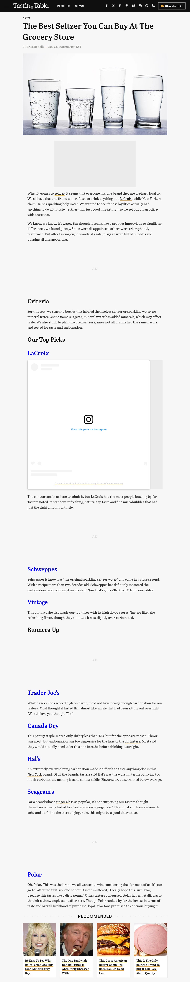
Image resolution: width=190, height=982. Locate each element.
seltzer (60, 193)
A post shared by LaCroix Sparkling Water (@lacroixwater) (89, 483)
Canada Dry (42, 725)
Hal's (33, 758)
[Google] (147, 6)
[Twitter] (113, 6)
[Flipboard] (120, 6)
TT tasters (132, 741)
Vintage (37, 602)
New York (34, 774)
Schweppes (42, 569)
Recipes (63, 6)
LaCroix (126, 198)
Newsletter (174, 5)
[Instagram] (140, 6)
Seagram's (40, 791)
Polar (34, 874)
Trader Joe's (43, 692)
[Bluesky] (133, 6)
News (79, 6)
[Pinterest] (127, 6)
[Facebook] (107, 6)
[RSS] (153, 6)
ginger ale (63, 801)
